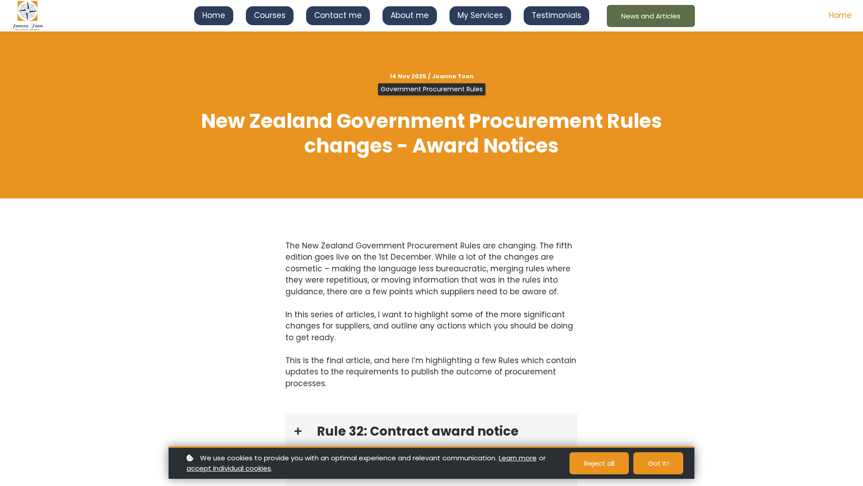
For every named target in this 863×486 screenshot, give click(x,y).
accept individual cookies (229, 468)
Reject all (599, 463)
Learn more (518, 458)
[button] (431, 431)
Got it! (658, 463)
